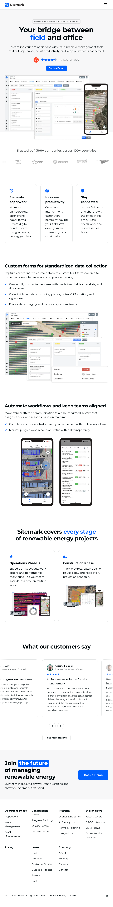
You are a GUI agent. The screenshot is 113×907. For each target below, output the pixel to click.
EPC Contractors (95, 822)
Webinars (37, 858)
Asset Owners (94, 816)
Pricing (9, 847)
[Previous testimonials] (52, 726)
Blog (34, 853)
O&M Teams (93, 827)
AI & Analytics (67, 822)
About (62, 853)
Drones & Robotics (70, 816)
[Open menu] (105, 5)
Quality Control (40, 826)
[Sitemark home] (14, 5)
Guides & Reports (42, 869)
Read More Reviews (56, 737)
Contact (63, 869)
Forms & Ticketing (69, 827)
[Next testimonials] (60, 726)
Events (36, 875)
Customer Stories (42, 864)
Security (63, 858)
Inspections (12, 816)
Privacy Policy (58, 895)
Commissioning (41, 831)
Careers (63, 864)
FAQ (34, 881)
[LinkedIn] (106, 895)
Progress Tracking (42, 820)
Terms (73, 895)
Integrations (66, 833)
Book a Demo (56, 68)
